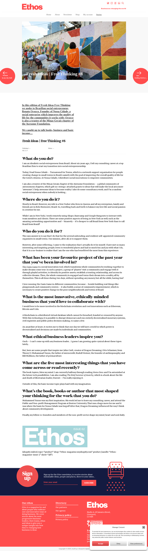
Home (48, 15)
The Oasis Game (30, 267)
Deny (118, 543)
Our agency (60, 511)
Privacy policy (62, 519)
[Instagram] (112, 3)
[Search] (123, 3)
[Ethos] (32, 7)
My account (88, 15)
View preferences (136, 543)
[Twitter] (108, 3)
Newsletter (67, 15)
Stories (99, 15)
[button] (144, 527)
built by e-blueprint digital (80, 549)
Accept (100, 543)
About (57, 15)
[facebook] (115, 3)
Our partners (61, 507)
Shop (78, 15)
